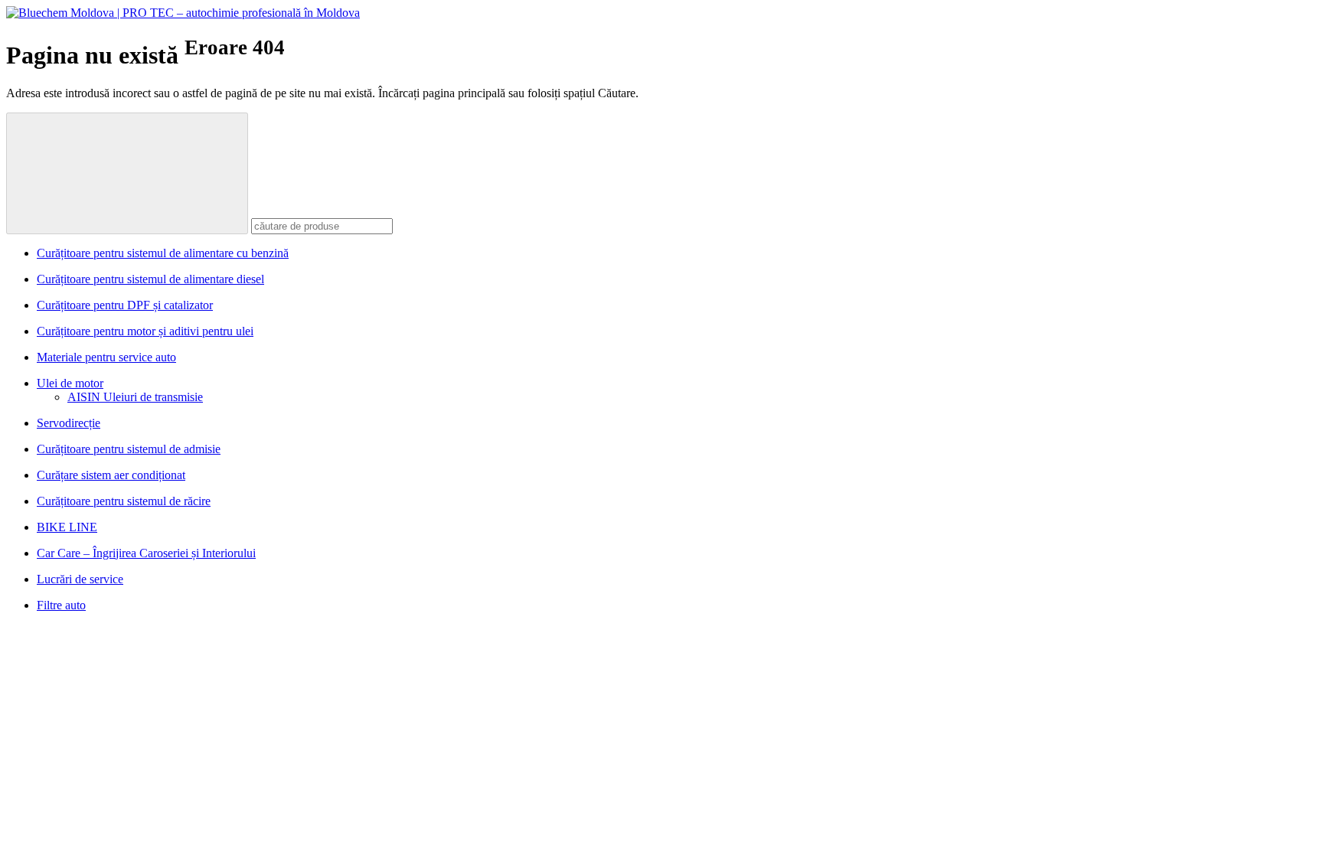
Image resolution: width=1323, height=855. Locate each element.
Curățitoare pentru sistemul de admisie (128, 448)
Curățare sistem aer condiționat (111, 474)
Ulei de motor (70, 383)
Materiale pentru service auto (106, 357)
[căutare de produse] (127, 173)
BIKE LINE (67, 527)
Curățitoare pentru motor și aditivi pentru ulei (145, 331)
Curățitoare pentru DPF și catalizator (125, 305)
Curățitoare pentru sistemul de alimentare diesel (150, 279)
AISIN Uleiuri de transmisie (135, 396)
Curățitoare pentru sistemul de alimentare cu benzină (163, 252)
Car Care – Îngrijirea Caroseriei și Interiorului (146, 553)
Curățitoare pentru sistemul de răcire (124, 500)
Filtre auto (61, 605)
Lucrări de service (80, 579)
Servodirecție (68, 422)
